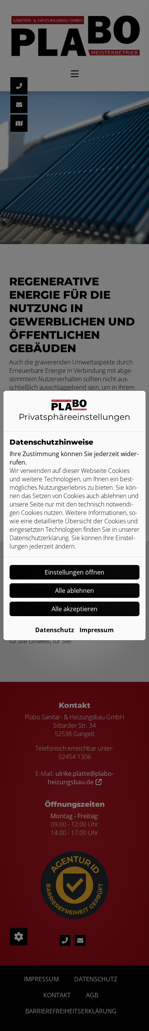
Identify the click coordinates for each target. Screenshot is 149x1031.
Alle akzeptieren (74, 609)
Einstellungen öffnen (74, 572)
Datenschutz (54, 630)
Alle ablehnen (74, 590)
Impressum (96, 630)
